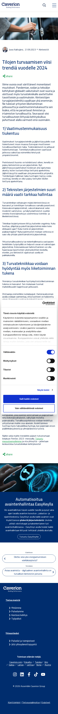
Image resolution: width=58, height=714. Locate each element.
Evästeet (45, 702)
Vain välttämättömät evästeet (29, 408)
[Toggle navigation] (54, 5)
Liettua (30, 665)
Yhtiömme (16, 608)
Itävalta (28, 662)
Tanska (38, 662)
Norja (38, 665)
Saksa (11, 665)
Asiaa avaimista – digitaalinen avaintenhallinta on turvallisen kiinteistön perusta (28, 572)
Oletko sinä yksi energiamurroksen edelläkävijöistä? (30, 558)
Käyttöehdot (14, 702)
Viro (46, 662)
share (9, 76)
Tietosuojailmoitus (31, 702)
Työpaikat (16, 618)
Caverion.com (15, 662)
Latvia (21, 665)
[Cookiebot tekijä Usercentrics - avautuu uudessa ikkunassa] (42, 303)
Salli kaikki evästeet (29, 399)
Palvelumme (17, 611)
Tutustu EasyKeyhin (29, 537)
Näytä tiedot (43, 390)
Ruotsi (48, 665)
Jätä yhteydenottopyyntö (24, 644)
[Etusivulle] (11, 5)
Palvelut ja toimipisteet (23, 641)
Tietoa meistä (13, 600)
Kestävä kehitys (19, 615)
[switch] (51, 361)
